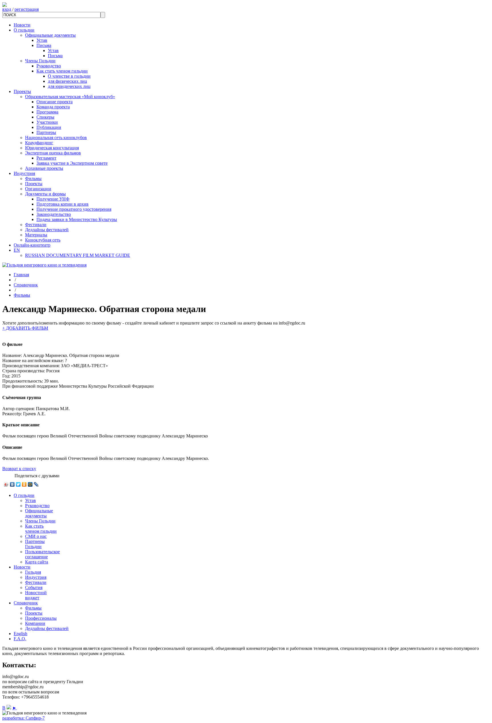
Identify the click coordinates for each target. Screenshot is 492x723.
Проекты (22, 91)
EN (17, 250)
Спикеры (45, 117)
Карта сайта (36, 561)
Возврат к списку (19, 468)
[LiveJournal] (36, 484)
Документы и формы (45, 193)
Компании (35, 623)
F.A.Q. (20, 638)
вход (6, 9)
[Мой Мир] (30, 484)
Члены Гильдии (40, 60)
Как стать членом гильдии (62, 71)
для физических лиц (67, 81)
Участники (47, 122)
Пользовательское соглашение (42, 554)
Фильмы (33, 178)
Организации (38, 188)
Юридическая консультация (52, 147)
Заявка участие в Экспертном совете (72, 163)
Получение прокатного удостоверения (73, 209)
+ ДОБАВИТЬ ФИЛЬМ (25, 328)
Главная (21, 274)
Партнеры (46, 132)
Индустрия (24, 173)
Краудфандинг (39, 142)
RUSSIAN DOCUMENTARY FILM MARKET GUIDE (77, 255)
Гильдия (33, 572)
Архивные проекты (44, 168)
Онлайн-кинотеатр (32, 245)
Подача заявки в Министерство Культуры (76, 219)
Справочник (26, 284)
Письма (43, 45)
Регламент (46, 158)
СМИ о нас (36, 536)
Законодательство (53, 214)
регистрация (27, 9)
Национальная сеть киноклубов (56, 137)
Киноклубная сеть (42, 239)
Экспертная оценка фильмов (53, 152)
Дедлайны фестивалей (47, 229)
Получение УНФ (52, 199)
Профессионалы (41, 618)
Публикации (48, 127)
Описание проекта (54, 101)
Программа (47, 112)
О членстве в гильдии (69, 76)
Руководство (48, 65)
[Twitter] (18, 484)
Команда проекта (53, 106)
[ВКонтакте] (12, 484)
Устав (41, 40)
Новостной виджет (36, 595)
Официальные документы (50, 35)
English (20, 633)
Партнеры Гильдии (35, 544)
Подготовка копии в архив (62, 204)
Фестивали (35, 224)
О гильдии (24, 30)
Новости (22, 24)
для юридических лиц (69, 86)
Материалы (36, 234)
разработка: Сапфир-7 (23, 718)
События (33, 587)
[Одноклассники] (24, 484)
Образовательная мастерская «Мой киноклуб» (70, 96)
